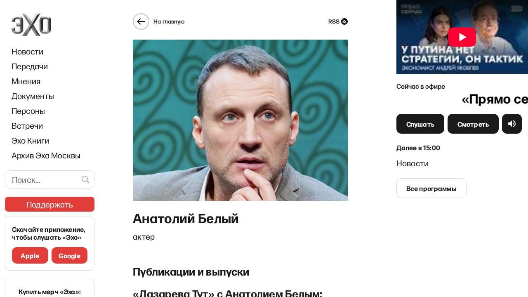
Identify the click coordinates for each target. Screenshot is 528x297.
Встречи (27, 125)
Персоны (28, 110)
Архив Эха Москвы (46, 155)
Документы (33, 95)
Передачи (30, 66)
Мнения (26, 80)
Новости (27, 51)
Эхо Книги (30, 140)
